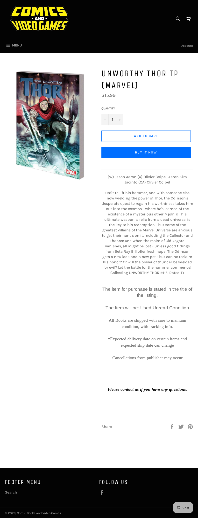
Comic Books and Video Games (39, 513)
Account (187, 45)
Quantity (108, 108)
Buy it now (146, 152)
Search (11, 492)
